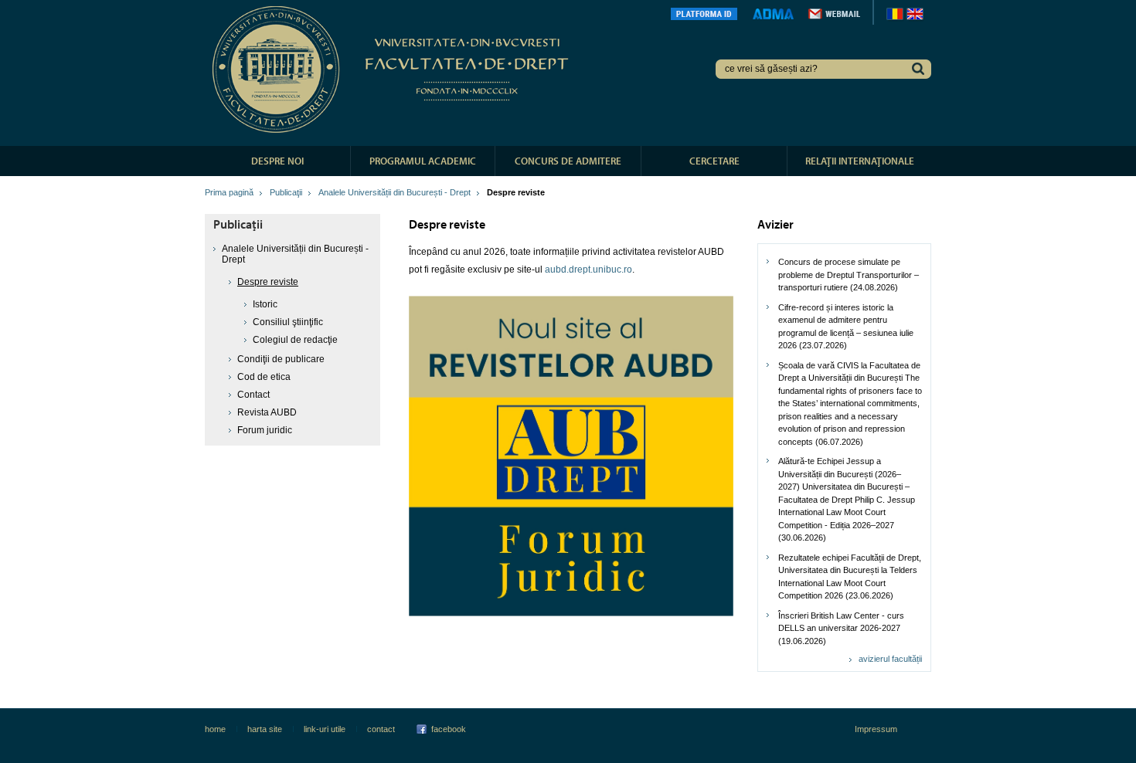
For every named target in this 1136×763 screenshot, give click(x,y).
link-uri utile (324, 729)
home (215, 729)
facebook (448, 729)
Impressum (876, 729)
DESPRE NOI (277, 160)
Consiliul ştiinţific (288, 322)
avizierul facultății (890, 658)
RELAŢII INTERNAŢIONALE (859, 160)
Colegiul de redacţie (295, 339)
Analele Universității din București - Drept (394, 192)
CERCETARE (714, 160)
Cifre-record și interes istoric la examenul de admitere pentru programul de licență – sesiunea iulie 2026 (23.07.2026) (845, 327)
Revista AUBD (267, 412)
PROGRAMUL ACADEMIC (422, 160)
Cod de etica (264, 376)
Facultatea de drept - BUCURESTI (393, 69)
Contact (253, 394)
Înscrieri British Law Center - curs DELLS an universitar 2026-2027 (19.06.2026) (841, 628)
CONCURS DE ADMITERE (568, 160)
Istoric (265, 304)
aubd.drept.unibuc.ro (588, 269)
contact (381, 729)
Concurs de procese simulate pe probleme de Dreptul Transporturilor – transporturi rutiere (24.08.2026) (848, 274)
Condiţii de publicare (281, 359)
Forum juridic (264, 430)
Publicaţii (286, 192)
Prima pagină (229, 192)
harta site (264, 729)
